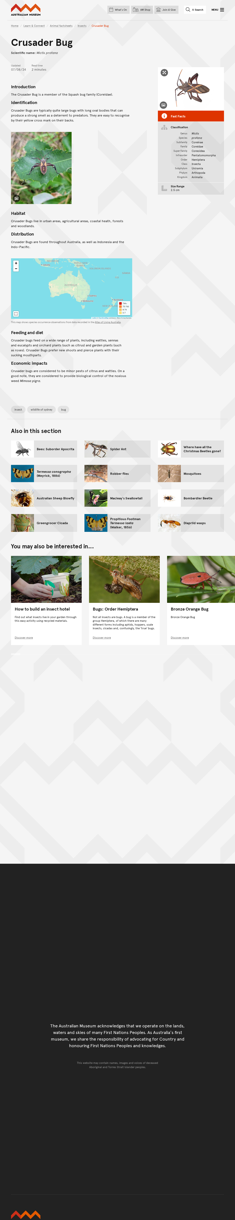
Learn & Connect (34, 26)
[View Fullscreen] (16, 314)
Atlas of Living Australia (108, 322)
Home (14, 26)
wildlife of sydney (41, 409)
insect (18, 409)
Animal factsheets (61, 26)
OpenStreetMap (103, 318)
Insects (82, 26)
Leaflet (94, 318)
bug (63, 409)
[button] (16, 263)
